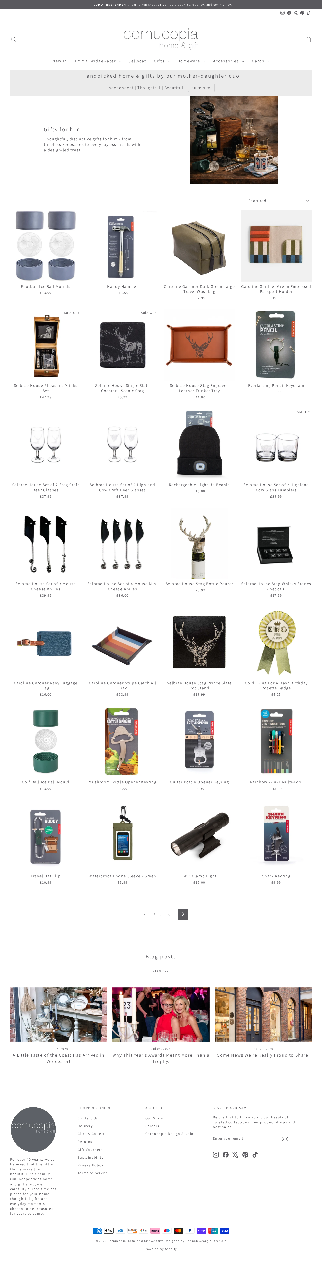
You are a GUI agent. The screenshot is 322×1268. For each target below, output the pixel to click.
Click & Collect (91, 1133)
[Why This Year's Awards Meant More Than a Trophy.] (160, 1014)
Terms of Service (93, 1173)
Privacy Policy (90, 1165)
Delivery (85, 1126)
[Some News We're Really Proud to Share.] (263, 1014)
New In (59, 61)
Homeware (189, 61)
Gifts (160, 61)
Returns (85, 1141)
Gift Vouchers (90, 1149)
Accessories (227, 61)
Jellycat (137, 61)
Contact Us (88, 1118)
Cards (259, 61)
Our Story (154, 1118)
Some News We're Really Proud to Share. (263, 1055)
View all (161, 970)
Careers (152, 1126)
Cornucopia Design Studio (169, 1133)
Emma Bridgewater (96, 61)
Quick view (45, 275)
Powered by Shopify (161, 1249)
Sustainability (90, 1157)
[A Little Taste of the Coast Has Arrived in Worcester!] (58, 1014)
